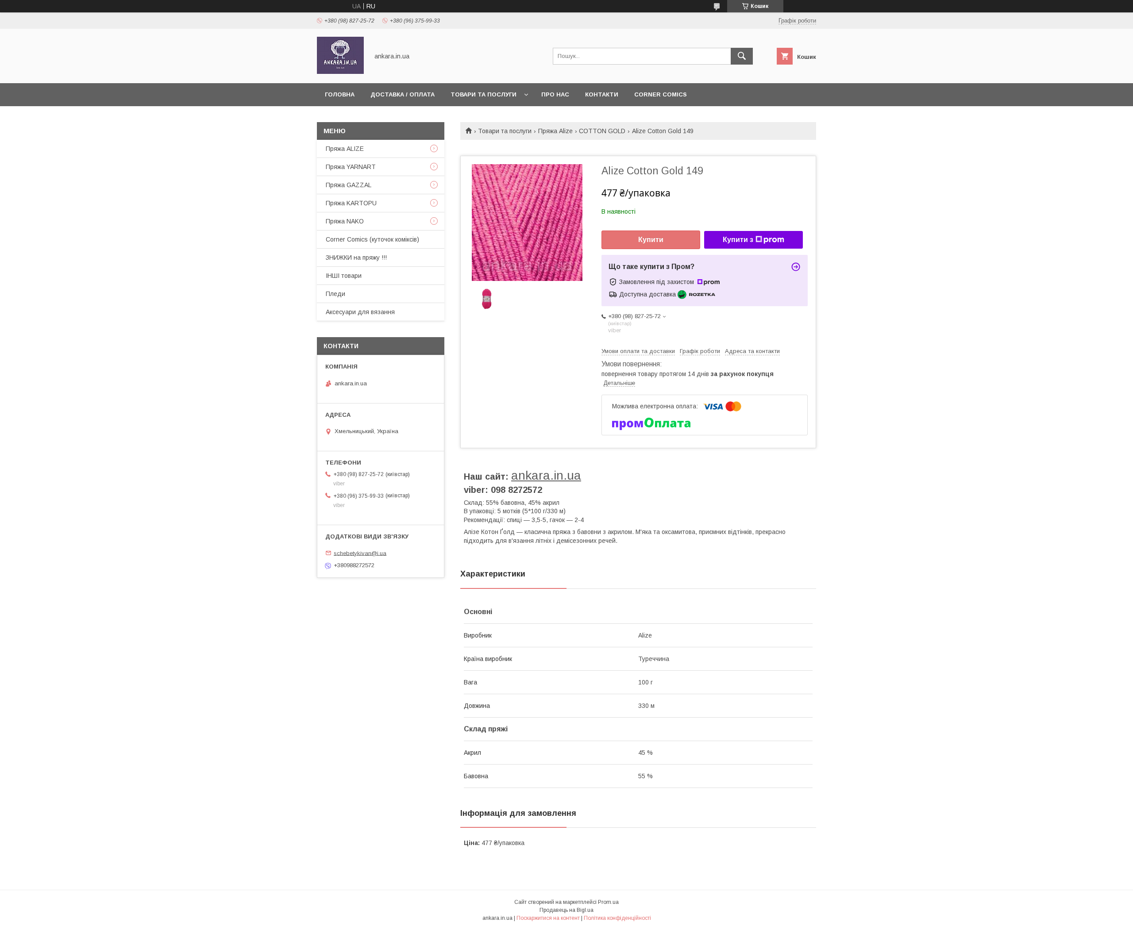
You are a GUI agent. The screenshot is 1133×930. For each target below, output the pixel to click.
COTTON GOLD (602, 131)
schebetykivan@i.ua (360, 553)
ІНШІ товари (344, 275)
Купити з (738, 239)
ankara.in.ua (546, 475)
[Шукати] (742, 56)
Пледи (335, 293)
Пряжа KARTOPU (351, 203)
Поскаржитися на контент (548, 918)
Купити (650, 239)
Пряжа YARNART (351, 166)
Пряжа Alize (555, 131)
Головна (340, 94)
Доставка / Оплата (402, 94)
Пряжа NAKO (345, 221)
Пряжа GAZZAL (348, 184)
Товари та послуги (483, 94)
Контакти (601, 94)
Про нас (555, 94)
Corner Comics (660, 94)
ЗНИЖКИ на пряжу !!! (356, 257)
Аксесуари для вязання (360, 311)
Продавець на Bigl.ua (566, 910)
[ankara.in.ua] (340, 71)
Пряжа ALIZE (345, 148)
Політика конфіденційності (617, 918)
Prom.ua (608, 902)
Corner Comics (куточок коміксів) (372, 239)
